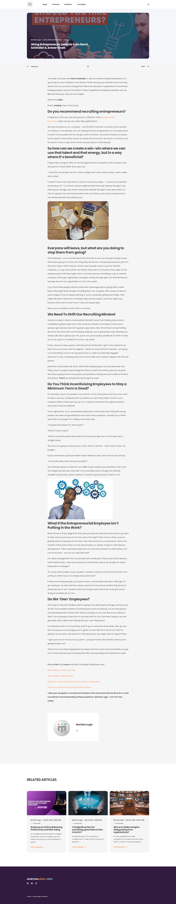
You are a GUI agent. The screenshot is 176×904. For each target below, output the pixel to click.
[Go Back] (88, 66)
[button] (4, 900)
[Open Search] (148, 4)
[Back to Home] (30, 4)
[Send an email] (77, 731)
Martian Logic (36, 40)
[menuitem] (46, 4)
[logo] (39, 878)
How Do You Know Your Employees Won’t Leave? (69, 687)
